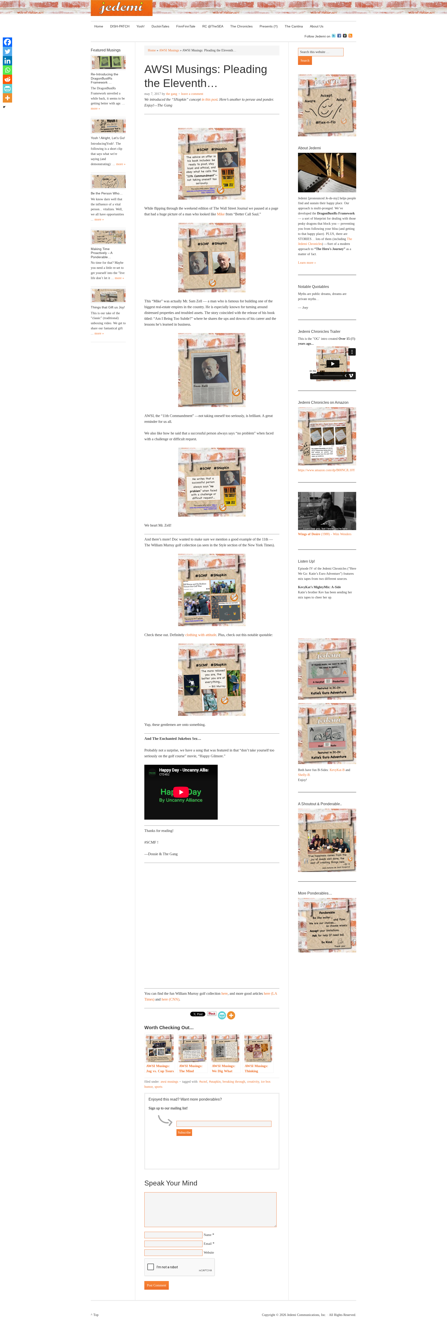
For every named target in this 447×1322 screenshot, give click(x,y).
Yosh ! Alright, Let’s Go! (108, 138)
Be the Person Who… (107, 193)
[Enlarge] (350, 498)
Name (207, 1235)
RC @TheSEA (212, 26)
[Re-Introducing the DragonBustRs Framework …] (108, 62)
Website (209, 1252)
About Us (314, 26)
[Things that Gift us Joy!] (108, 295)
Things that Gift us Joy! (108, 307)
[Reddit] (7, 79)
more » (95, 108)
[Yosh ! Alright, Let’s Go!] (108, 126)
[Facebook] (7, 42)
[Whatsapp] (7, 70)
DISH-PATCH (119, 26)
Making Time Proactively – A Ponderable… (101, 253)
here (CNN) (170, 999)
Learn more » (307, 262)
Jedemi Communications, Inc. (306, 1315)
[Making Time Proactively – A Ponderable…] (108, 237)
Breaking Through (234, 1081)
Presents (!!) (267, 26)
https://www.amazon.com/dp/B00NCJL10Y (326, 470)
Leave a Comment (192, 94)
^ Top (94, 1315)
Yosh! (140, 26)
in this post (209, 99)
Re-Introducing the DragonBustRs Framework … (104, 78)
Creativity (253, 1081)
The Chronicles (240, 26)
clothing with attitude (200, 635)
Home (98, 26)
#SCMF (203, 1081)
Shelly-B (304, 775)
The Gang (171, 94)
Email (208, 1243)
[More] (231, 1015)
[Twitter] (7, 51)
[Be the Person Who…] (108, 181)
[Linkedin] (7, 60)
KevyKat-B (337, 770)
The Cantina (292, 26)
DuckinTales (160, 26)
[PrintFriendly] (222, 1015)
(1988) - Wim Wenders (324, 534)
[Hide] (4, 107)
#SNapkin (215, 1081)
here (224, 993)
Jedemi (121, 8)
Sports (158, 1086)
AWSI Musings (169, 1081)
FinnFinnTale (185, 26)
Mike (221, 214)
